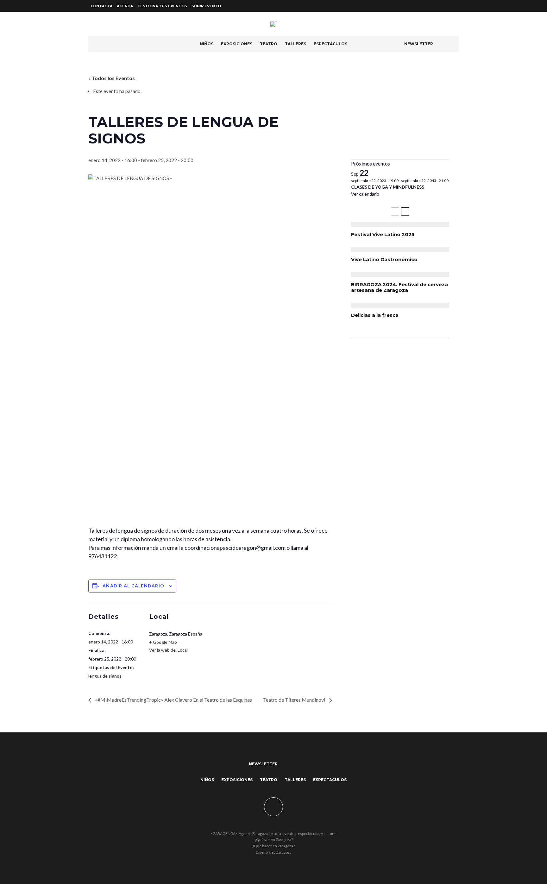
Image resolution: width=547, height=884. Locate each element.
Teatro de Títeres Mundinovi (294, 700)
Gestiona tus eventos (162, 6)
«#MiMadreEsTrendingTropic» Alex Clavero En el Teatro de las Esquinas (173, 700)
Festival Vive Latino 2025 (382, 234)
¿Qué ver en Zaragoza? (274, 839)
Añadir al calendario (133, 585)
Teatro (268, 43)
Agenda (125, 6)
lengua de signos (105, 676)
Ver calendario (365, 194)
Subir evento (206, 6)
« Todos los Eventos (111, 78)
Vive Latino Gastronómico (384, 259)
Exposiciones (236, 43)
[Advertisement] (400, 110)
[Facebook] (439, 6)
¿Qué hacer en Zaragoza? (273, 845)
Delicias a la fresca (375, 315)
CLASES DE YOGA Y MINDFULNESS (387, 187)
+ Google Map (163, 642)
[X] (447, 6)
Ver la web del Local (168, 650)
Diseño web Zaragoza (274, 852)
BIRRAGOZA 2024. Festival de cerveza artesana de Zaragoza (399, 287)
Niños (206, 43)
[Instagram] (455, 6)
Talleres (295, 43)
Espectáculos (330, 43)
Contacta (101, 6)
